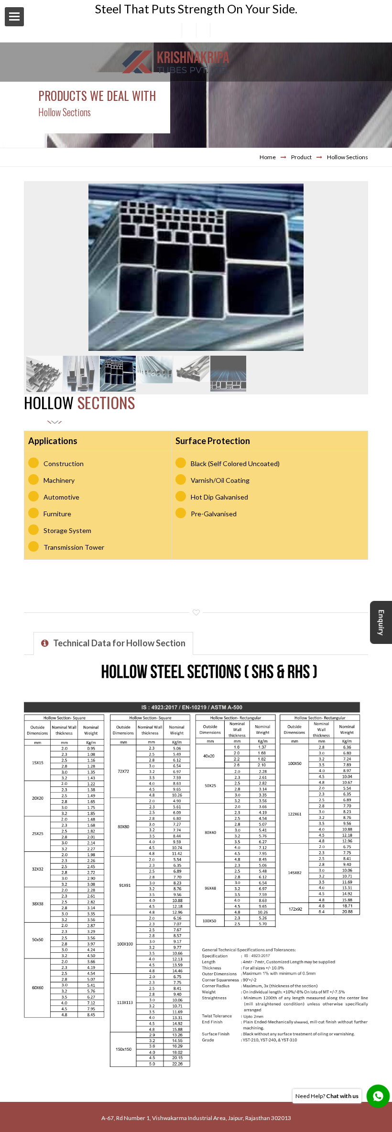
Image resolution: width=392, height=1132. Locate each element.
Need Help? (327, 1095)
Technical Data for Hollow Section (119, 643)
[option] (196, 268)
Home (268, 157)
